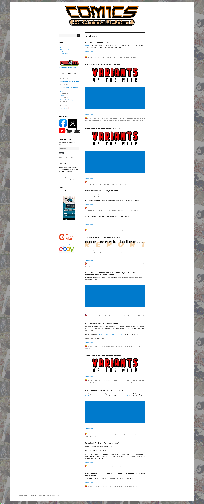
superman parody (114, 120)
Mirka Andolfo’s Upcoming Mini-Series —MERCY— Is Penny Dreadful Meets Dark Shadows (115, 474)
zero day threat (88, 122)
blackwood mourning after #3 (131, 208)
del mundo (87, 382)
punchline (107, 120)
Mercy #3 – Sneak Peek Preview (97, 42)
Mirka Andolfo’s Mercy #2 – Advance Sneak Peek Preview (108, 217)
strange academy (137, 382)
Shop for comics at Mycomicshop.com (68, 244)
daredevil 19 (137, 380)
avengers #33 (112, 208)
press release (128, 486)
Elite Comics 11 (64, 104)
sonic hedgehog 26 (128, 382)
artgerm (111, 118)
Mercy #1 (125, 396)
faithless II (141, 118)
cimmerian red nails (124, 118)
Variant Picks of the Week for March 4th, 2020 (103, 355)
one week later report (132, 264)
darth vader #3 (141, 208)
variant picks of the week (137, 120)
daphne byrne (130, 380)
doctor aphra (88, 210)
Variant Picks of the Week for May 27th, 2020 (102, 128)
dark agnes (142, 380)
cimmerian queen (118, 380)
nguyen (118, 382)
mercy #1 (117, 264)
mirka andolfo (128, 57)
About (61, 47)
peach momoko (113, 210)
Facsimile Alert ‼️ (64, 108)
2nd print (111, 315)
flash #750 (92, 382)
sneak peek (138, 230)
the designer (140, 264)
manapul (107, 382)
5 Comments (93, 436)
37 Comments (135, 210)
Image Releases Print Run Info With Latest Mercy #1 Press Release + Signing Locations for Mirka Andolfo (112, 274)
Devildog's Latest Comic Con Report (69, 87)
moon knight (106, 210)
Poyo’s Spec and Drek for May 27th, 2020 (101, 191)
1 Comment (141, 315)
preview (134, 57)
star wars (129, 210)
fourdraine (97, 382)
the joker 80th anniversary (125, 120)
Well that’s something (65, 77)
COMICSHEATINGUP (23, 495)
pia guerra (102, 120)
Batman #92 (116, 118)
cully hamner (112, 182)
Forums (62, 46)
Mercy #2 (93, 210)
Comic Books (105, 57)
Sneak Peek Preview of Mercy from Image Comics (104, 443)
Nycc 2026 (63, 91)
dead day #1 (118, 182)
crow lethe (124, 380)
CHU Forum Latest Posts (69, 73)
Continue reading (89, 51)
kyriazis (102, 382)
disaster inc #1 (124, 182)
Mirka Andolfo (100, 220)
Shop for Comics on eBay (65, 254)
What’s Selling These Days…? (67, 100)
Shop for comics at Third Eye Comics (68, 67)
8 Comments (96, 122)
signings (135, 315)
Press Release (111, 346)
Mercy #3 (87, 45)
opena (121, 382)
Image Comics (116, 57)
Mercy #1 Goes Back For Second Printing (101, 323)
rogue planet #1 (99, 184)
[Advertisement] (115, 98)
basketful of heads (119, 208)
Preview (110, 57)
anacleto (111, 380)
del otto (137, 118)
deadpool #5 (132, 118)
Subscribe (61, 153)
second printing (129, 315)
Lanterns (62, 95)
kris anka (90, 120)
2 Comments (123, 184)
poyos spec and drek (121, 210)
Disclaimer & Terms (65, 51)
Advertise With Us (64, 49)
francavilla (137, 182)
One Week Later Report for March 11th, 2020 (102, 237)
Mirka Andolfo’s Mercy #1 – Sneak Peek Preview (104, 390)
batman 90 (112, 264)
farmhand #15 (131, 182)
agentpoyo (89, 57)
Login (57, 495)
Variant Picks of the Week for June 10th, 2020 (103, 65)
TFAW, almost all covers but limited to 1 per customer (110, 334)
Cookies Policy (64, 53)
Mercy (119, 466)
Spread (104, 184)
